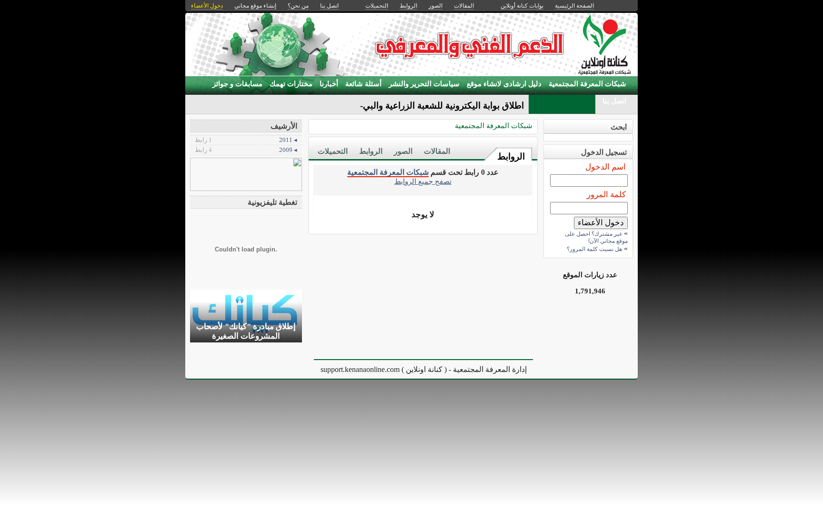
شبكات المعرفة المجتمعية (587, 84)
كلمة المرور (606, 194)
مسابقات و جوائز (237, 84)
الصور (403, 151)
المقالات (437, 151)
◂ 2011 (246, 139)
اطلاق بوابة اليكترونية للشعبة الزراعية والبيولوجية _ (429, 105)
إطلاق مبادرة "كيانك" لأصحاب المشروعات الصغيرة (246, 331)
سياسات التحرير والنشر (424, 84)
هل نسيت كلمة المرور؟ (594, 249)
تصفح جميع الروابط (423, 181)
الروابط (511, 156)
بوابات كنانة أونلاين (522, 5)
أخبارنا (329, 84)
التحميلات (333, 151)
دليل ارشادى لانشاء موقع (504, 84)
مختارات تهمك (291, 84)
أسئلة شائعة (363, 84)
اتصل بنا (614, 101)
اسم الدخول (605, 166)
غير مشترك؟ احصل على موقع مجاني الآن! (596, 237)
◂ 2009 (246, 149)
